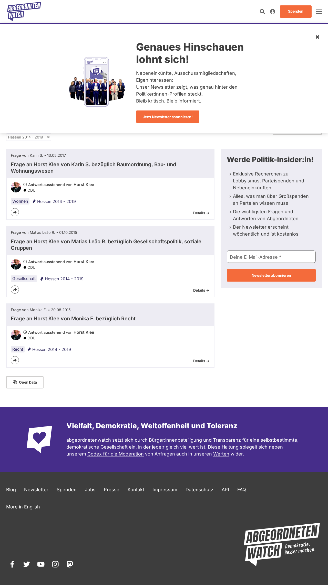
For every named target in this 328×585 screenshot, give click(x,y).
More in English (23, 506)
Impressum (164, 489)
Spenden (67, 489)
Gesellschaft (24, 278)
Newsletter (36, 489)
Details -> (201, 213)
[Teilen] (15, 212)
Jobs (90, 489)
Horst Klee (84, 184)
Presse (111, 489)
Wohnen (20, 201)
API (225, 489)
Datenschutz (199, 489)
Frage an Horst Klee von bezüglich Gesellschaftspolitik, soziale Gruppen (106, 244)
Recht (17, 349)
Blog (11, 489)
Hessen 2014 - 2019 (25, 137)
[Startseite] (24, 11)
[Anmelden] (273, 11)
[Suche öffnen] (262, 11)
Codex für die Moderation (115, 454)
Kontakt (136, 489)
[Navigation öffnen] (319, 11)
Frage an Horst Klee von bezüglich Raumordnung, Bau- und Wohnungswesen (93, 167)
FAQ (241, 489)
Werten (221, 454)
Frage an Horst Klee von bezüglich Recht (73, 318)
